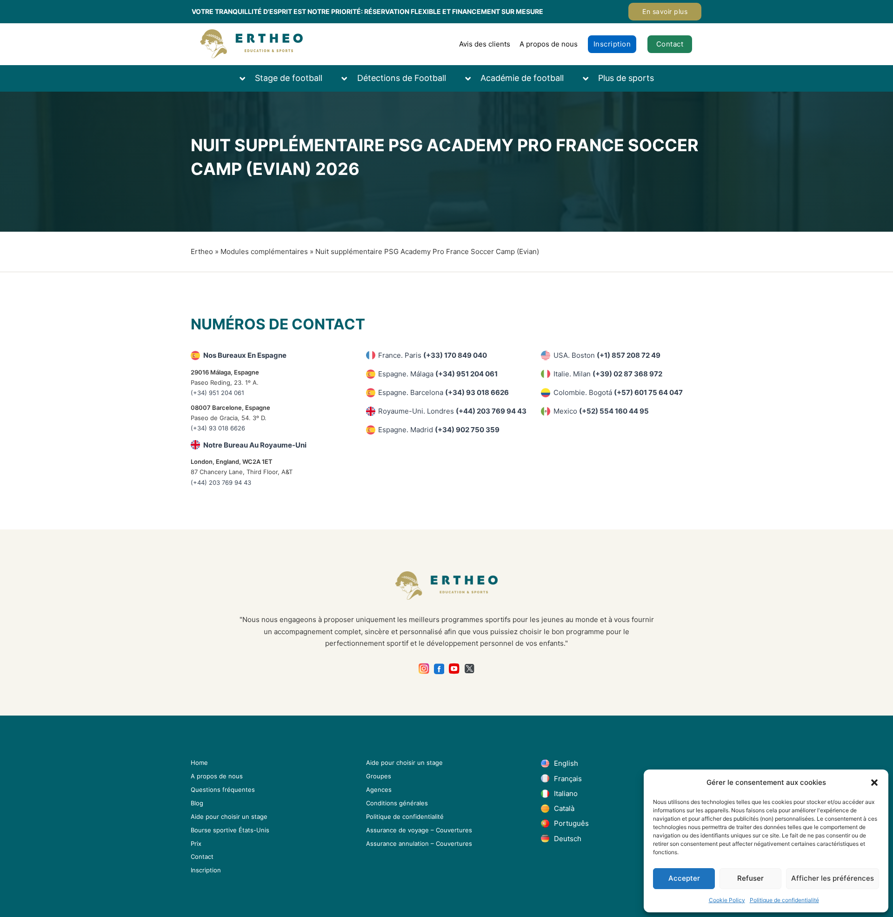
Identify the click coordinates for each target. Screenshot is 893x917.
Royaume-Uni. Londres (452, 411)
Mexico (601, 411)
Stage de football (288, 78)
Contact (670, 44)
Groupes (378, 776)
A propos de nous (549, 44)
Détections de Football (401, 78)
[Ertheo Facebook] (439, 668)
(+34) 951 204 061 (217, 392)
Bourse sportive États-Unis (230, 830)
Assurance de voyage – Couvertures (419, 830)
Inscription (612, 44)
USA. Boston (606, 355)
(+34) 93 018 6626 (218, 428)
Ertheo (202, 251)
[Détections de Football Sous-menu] (349, 78)
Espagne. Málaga (438, 373)
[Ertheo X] (469, 668)
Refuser (750, 878)
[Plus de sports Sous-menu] (590, 78)
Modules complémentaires (264, 251)
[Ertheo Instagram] (424, 668)
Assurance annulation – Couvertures (419, 843)
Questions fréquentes (223, 789)
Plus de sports (626, 78)
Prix (196, 843)
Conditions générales (397, 803)
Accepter (684, 878)
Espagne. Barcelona (443, 392)
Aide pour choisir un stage (229, 816)
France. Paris (432, 355)
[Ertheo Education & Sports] (251, 44)
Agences (379, 789)
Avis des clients (484, 44)
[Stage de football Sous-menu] (247, 78)
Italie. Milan (607, 373)
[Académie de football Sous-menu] (472, 78)
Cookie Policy (727, 900)
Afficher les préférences (832, 878)
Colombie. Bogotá (618, 392)
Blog (197, 803)
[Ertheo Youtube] (454, 668)
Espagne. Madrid (439, 429)
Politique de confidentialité (784, 900)
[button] (874, 782)
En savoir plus (664, 11)
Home (199, 762)
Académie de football (522, 78)
